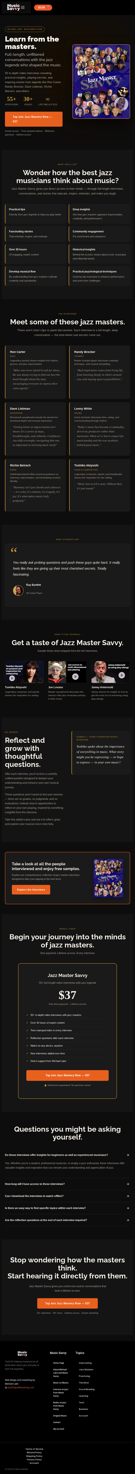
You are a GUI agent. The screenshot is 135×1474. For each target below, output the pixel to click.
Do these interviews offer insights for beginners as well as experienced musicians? (56, 1155)
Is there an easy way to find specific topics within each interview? (45, 1208)
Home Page (58, 1363)
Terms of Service (34, 1449)
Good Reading (86, 1389)
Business (83, 1409)
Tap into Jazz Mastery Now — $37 (32, 119)
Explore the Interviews (31, 889)
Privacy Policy (34, 1459)
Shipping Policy (34, 1456)
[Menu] (23, 7)
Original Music (60, 1415)
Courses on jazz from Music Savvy (60, 1392)
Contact (56, 1422)
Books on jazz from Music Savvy (59, 1405)
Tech (81, 1402)
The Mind (84, 1382)
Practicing (84, 1376)
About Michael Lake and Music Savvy (60, 1372)
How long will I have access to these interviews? (35, 1184)
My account (58, 1429)
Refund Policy (34, 1452)
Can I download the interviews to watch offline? (34, 1196)
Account (83, 1415)
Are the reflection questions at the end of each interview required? (46, 1220)
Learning (83, 1395)
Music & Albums (60, 1382)
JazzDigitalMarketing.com (20, 1387)
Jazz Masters (86, 1369)
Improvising (85, 1362)
